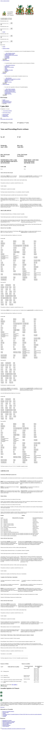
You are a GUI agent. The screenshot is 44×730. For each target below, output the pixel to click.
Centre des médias (6, 724)
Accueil (4, 99)
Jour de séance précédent (7, 110)
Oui (14, 684)
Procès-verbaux (5, 115)
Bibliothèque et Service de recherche (9, 721)
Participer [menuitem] (4, 73)
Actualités (4, 716)
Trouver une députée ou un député (8, 722)
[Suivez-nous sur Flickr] (1, 698)
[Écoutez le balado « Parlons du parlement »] (0, 697)
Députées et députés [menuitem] (6, 48)
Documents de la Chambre (7, 101)
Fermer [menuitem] (4, 59)
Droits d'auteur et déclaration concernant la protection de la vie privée (13, 728)
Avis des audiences (6, 726)
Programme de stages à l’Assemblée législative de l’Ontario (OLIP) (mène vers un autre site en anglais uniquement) (22, 714)
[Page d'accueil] (17, 17)
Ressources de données (6, 725)
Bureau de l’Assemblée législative (8, 711)
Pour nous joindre (6, 712)
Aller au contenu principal (4, 0)
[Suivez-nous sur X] (1, 694)
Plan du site (2, 707)
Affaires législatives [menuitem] (6, 60)
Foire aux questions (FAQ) (7, 723)
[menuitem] (10, 53)
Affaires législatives (6, 100)
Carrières (4, 713)
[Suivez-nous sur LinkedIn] (1, 696)
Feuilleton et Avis (5, 116)
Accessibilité (5, 715)
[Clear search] (12, 23)
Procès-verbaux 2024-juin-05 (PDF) (6, 119)
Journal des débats (6, 114)
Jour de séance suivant (7, 112)
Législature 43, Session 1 (7, 102)
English (4, 31)
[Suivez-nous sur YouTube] (1, 700)
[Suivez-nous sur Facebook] (1, 693)
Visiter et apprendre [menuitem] (6, 84)
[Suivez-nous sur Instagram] (1, 691)
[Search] (1, 24)
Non (16, 684)
